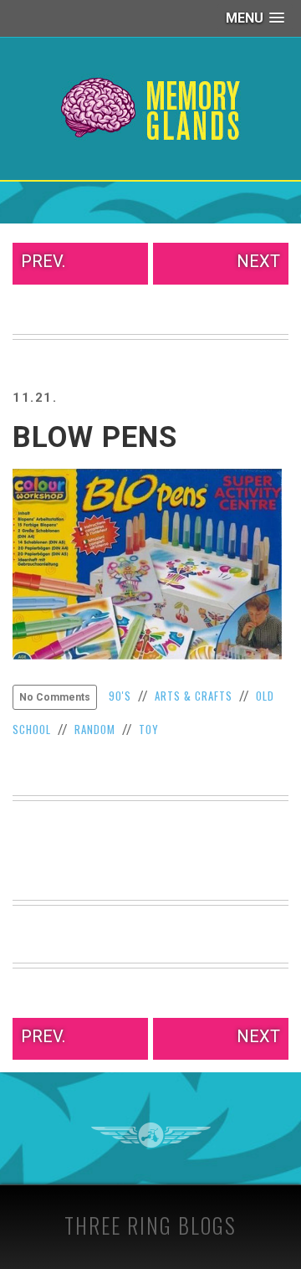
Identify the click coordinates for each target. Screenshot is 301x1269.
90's (120, 695)
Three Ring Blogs (150, 1225)
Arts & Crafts (193, 695)
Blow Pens (95, 437)
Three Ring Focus (151, 1135)
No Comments (54, 697)
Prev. (43, 261)
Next (258, 261)
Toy (149, 729)
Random (94, 729)
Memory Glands (151, 109)
